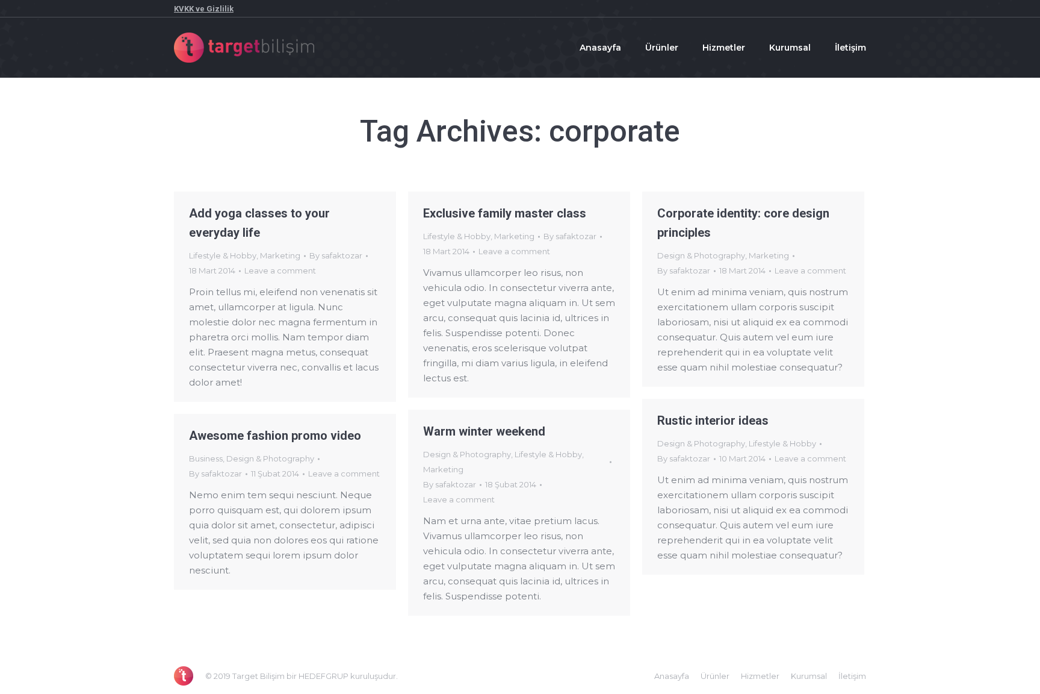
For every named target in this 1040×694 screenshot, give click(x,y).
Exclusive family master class (504, 213)
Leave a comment (280, 270)
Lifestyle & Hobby (222, 255)
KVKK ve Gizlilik (204, 8)
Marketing (280, 255)
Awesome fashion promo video (275, 435)
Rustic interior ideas (713, 420)
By (335, 255)
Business (206, 458)
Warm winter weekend (484, 431)
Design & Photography (701, 255)
